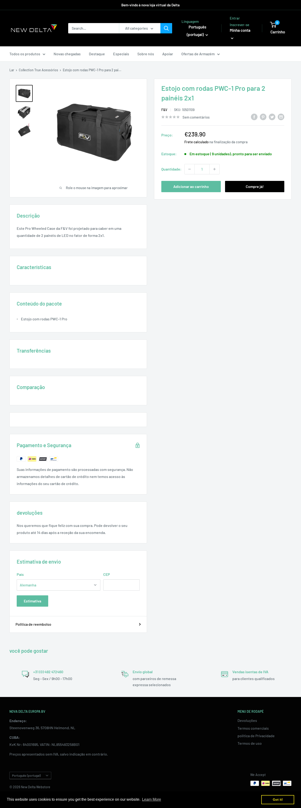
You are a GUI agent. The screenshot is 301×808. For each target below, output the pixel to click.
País (20, 574)
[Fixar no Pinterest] (263, 116)
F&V (164, 110)
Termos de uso (250, 743)
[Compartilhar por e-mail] (281, 116)
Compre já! (255, 186)
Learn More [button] (151, 799)
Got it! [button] (278, 799)
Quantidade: (171, 169)
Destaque (97, 54)
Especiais (121, 54)
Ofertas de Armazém (198, 54)
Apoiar (167, 54)
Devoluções (247, 720)
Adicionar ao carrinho (191, 186)
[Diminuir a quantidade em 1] (189, 169)
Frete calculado (196, 142)
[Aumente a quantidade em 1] (214, 169)
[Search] (166, 28)
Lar (11, 70)
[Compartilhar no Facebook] (254, 116)
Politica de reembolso (33, 624)
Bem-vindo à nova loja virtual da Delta (150, 5)
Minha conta (240, 30)
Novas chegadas (67, 54)
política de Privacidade (256, 735)
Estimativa (32, 601)
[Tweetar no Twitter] (272, 116)
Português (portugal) (26, 775)
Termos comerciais (253, 728)
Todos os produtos (24, 54)
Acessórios (50, 70)
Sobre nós (145, 54)
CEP (106, 574)
